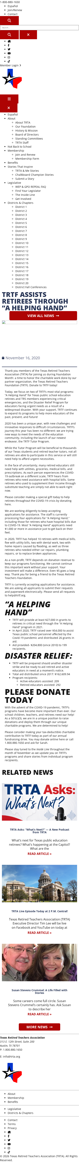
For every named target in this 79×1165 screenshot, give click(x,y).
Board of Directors (27, 134)
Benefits (13, 162)
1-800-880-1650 (10, 2)
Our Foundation (25, 126)
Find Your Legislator (28, 191)
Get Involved (23, 199)
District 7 (21, 231)
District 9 (21, 239)
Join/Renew (15, 10)
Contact (12, 14)
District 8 (21, 235)
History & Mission (26, 130)
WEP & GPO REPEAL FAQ (30, 187)
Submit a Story (24, 178)
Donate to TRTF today (43, 385)
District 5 (21, 223)
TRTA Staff (21, 142)
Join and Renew (25, 154)
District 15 (21, 263)
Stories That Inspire (20, 166)
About (11, 118)
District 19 (21, 279)
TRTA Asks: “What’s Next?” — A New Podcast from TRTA (39, 831)
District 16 (21, 267)
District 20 (21, 283)
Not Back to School (19, 146)
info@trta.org (11, 1056)
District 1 (21, 207)
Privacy (12, 1128)
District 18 (21, 275)
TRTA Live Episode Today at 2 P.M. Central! (40, 911)
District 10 (21, 243)
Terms (12, 1124)
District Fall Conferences (31, 287)
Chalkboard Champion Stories (34, 174)
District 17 (21, 271)
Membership (16, 150)
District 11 (21, 247)
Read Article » (40, 853)
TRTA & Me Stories (27, 170)
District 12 (21, 251)
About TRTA (22, 122)
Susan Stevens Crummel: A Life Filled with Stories (39, 991)
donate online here (52, 739)
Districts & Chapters (20, 203)
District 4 (21, 219)
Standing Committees (29, 138)
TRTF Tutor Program (36, 441)
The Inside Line (25, 195)
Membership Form (27, 158)
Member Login (9, 65)
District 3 (21, 215)
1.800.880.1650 (12, 1049)
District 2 (21, 211)
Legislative (14, 183)
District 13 (21, 255)
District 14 (21, 259)
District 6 (21, 227)
